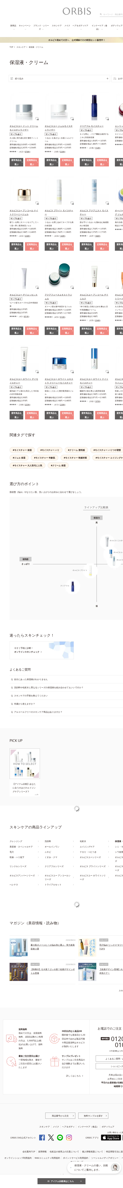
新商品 (13, 25)
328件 (27, 236)
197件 (97, 401)
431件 (26, 316)
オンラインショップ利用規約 (18, 1157)
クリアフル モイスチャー (92, 126)
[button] (115, 1167)
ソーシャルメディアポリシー (104, 1157)
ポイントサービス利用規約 (75, 1157)
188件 (97, 236)
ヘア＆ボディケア (80, 25)
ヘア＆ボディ (68, 1126)
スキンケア (57, 25)
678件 (27, 151)
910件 (62, 317)
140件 (62, 236)
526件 (62, 151)
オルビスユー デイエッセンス (24, 294)
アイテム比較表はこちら (62, 1181)
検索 (101, 14)
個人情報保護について (92, 1151)
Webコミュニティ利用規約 (47, 1157)
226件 (62, 404)
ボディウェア (108, 1126)
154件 (97, 148)
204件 (97, 320)
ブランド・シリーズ (41, 27)
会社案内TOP (28, 1151)
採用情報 (42, 1151)
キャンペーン (25, 25)
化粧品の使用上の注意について (64, 1151)
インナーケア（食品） (99, 27)
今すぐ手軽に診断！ (26, 650)
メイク (67, 25)
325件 (27, 404)
